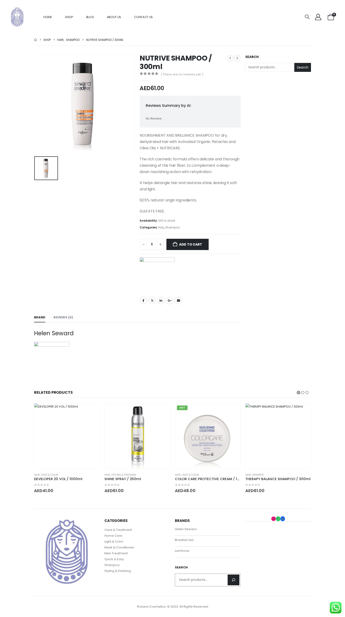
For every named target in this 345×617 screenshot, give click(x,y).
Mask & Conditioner (119, 547)
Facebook (143, 300)
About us (114, 17)
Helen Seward (185, 529)
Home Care (113, 535)
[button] (307, 17)
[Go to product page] (67, 436)
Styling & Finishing (123, 475)
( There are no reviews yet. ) (182, 74)
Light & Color (49, 475)
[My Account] (318, 17)
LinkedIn (161, 300)
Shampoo (172, 227)
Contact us (143, 17)
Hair (161, 227)
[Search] (233, 580)
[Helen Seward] (157, 275)
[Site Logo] (17, 17)
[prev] (230, 58)
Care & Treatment (118, 530)
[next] (237, 58)
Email (178, 300)
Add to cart (190, 244)
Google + (169, 300)
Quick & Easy (114, 559)
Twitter (152, 300)
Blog (90, 17)
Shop (69, 17)
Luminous (182, 550)
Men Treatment (116, 553)
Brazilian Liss (184, 540)
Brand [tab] (39, 317)
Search (252, 57)
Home (47, 17)
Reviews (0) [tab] (63, 317)
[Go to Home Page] (35, 40)
